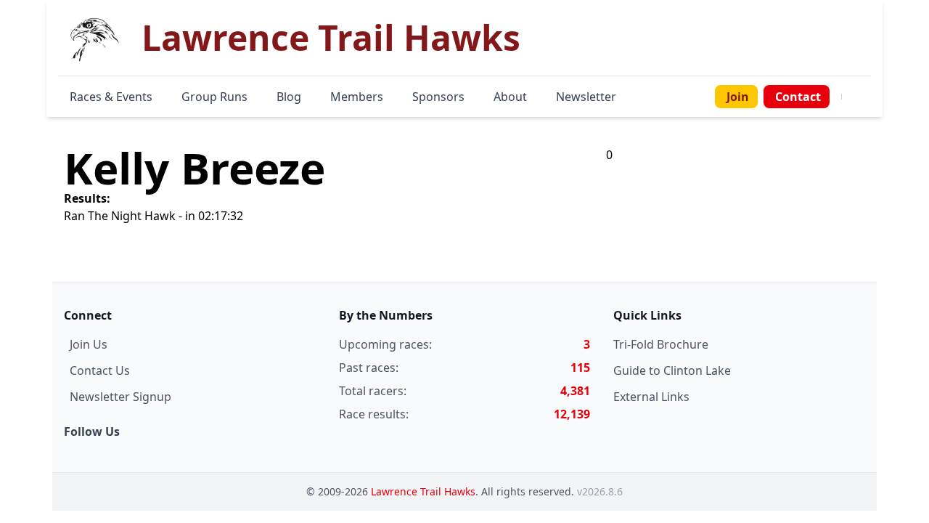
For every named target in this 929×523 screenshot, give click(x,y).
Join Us (88, 344)
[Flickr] (868, 97)
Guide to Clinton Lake (672, 370)
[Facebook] (851, 97)
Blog (289, 97)
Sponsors (438, 97)
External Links (651, 397)
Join (738, 97)
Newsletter (586, 97)
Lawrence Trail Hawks (423, 491)
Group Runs (214, 97)
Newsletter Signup (120, 397)
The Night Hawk (132, 216)
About (510, 97)
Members (356, 97)
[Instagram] (859, 97)
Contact (798, 97)
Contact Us (100, 370)
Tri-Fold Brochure (660, 344)
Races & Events (111, 97)
